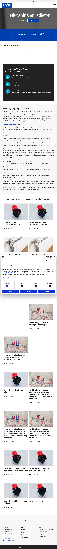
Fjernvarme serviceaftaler (27, 534)
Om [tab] (47, 260)
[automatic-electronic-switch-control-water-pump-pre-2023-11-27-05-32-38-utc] (16, 211)
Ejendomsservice (25, 537)
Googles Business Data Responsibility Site (13, 272)
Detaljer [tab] (28, 260)
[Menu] (54, 5)
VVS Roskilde (14, 520)
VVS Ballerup (42, 520)
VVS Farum (28, 520)
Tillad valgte (28, 291)
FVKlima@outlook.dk (10, 540)
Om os (22, 532)
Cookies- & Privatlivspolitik (35, 547)
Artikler (23, 529)
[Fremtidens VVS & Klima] (6, 5)
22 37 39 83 (7, 538)
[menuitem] (30, 1)
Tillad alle (46, 291)
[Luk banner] (54, 256)
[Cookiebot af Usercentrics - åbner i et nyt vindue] (46, 257)
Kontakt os (23, 540)
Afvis (10, 291)
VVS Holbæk (35, 520)
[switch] (21, 286)
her (16, 277)
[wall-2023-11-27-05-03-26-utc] (41, 312)
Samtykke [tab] (10, 260)
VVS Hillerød (22, 520)
